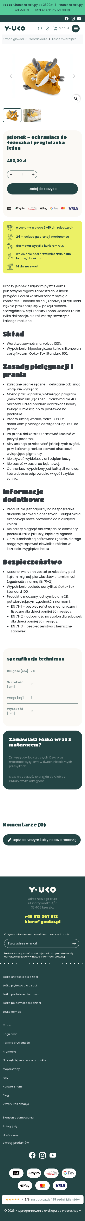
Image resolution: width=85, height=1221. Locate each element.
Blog (6, 1095)
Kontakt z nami (12, 1087)
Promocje (9, 1052)
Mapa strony (11, 1069)
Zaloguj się (10, 1126)
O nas (7, 1025)
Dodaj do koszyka (42, 188)
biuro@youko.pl (42, 921)
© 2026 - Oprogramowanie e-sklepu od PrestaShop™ (42, 1211)
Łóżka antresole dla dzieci (20, 977)
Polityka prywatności (16, 1043)
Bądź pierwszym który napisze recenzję (42, 839)
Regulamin (10, 1034)
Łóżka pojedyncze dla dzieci (22, 1003)
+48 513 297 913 (41, 916)
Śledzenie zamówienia (18, 1118)
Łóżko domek (12, 1012)
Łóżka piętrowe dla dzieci (20, 985)
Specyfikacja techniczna (35, 659)
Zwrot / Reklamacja (16, 1104)
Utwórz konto (11, 1135)
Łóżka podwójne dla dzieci (21, 994)
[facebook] (66, 18)
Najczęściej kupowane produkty (24, 1060)
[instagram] (73, 18)
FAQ (5, 1078)
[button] (47, 28)
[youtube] (79, 18)
